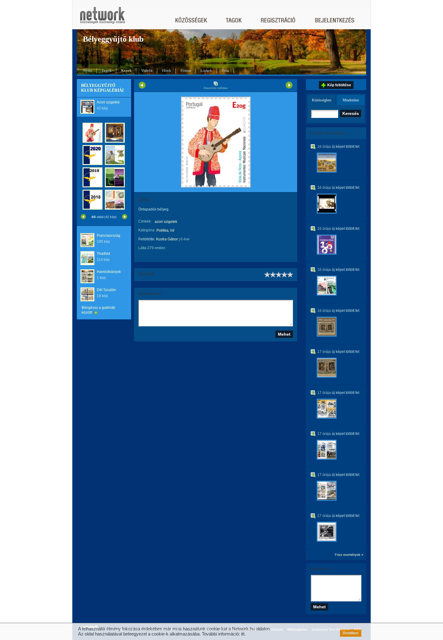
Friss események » (349, 554)
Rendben (350, 633)
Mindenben (351, 100)
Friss (225, 70)
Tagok (107, 70)
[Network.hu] (102, 18)
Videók (147, 70)
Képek (126, 70)
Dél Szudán (106, 290)
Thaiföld (103, 254)
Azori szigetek (108, 102)
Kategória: (146, 230)
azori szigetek (166, 222)
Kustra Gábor (167, 239)
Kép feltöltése (339, 85)
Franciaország (108, 235)
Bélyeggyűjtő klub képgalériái (102, 88)
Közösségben (321, 100)
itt (242, 633)
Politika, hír (165, 230)
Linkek (206, 70)
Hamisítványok (109, 272)
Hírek (166, 70)
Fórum (186, 70)
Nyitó (87, 70)
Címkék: (145, 221)
